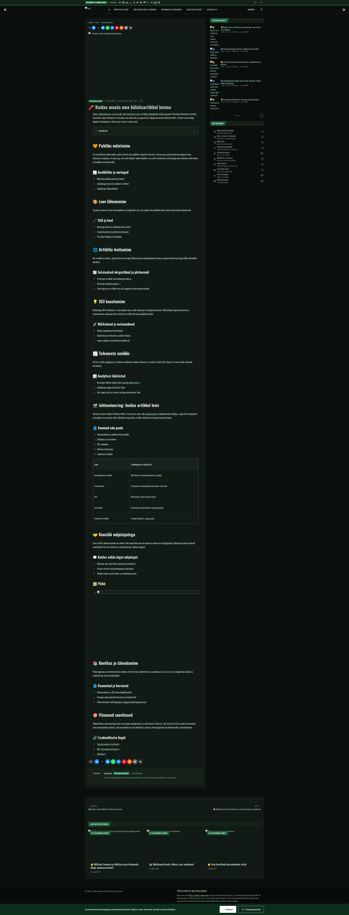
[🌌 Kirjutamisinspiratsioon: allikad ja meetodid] (214, 53)
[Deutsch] (130, 2)
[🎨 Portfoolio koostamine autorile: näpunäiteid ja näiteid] (214, 69)
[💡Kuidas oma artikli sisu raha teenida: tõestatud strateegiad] (214, 36)
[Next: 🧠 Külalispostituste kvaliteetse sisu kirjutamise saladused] (344, 9)
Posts (97, 22)
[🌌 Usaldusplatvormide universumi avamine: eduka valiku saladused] (214, 88)
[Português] (148, 2)
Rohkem (251, 9)
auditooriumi (151, 414)
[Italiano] (141, 2)
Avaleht (90, 22)
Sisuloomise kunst (107, 22)
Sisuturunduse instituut (108, 744)
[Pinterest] (117, 28)
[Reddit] (121, 28)
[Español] (137, 2)
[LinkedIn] (112, 28)
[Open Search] (261, 9)
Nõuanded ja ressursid (171, 9)
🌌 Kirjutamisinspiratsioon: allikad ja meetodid (239, 48)
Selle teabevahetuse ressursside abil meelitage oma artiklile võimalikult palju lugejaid (132, 114)
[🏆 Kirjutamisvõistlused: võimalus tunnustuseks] (214, 104)
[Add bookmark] (141, 101)
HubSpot (101, 754)
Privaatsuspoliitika (253, 909)
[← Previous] (212, 115)
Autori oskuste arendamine (226, 136)
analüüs (158, 475)
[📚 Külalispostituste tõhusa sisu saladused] (174, 845)
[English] (120, 2)
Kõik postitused (121, 9)
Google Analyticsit (130, 382)
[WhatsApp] (108, 28)
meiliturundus (157, 507)
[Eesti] (155, 2)
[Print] (131, 28)
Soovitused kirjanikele (224, 146)
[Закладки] (255, 2)
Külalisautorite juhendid (144, 9)
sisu (118, 158)
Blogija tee (212, 9)
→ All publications (136, 773)
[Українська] (127, 2)
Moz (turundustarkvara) (107, 749)
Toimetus (108, 773)
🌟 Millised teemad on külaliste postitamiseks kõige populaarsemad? (115, 866)
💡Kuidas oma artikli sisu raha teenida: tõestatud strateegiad (241, 28)
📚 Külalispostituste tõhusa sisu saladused (171, 864)
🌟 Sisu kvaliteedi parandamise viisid (227, 864)
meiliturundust (112, 283)
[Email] (126, 28)
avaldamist (109, 362)
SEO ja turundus (222, 174)
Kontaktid (113, 2)
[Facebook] (94, 28)
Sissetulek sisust (194, 9)
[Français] (134, 2)
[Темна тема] (261, 2)
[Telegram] (103, 28)
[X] (98, 28)
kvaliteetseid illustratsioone (116, 231)
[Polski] (144, 2)
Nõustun (229, 909)
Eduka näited (221, 163)
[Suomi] (159, 2)
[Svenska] (152, 2)
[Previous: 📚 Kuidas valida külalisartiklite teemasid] (5, 9)
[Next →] (262, 115)
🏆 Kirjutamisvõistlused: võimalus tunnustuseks (240, 99)
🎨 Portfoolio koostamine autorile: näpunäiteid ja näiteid (241, 63)
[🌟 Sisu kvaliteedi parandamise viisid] (233, 845)
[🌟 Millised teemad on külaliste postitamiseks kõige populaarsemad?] (116, 845)
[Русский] (123, 2)
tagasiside (149, 518)
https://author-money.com (198, 895)
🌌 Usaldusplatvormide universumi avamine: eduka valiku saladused (241, 82)
